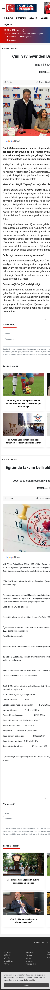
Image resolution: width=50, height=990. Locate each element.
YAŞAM (44, 18)
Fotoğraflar (27, 36)
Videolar (12, 36)
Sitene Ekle (39, 943)
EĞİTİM (14, 460)
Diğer (6, 24)
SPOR (28, 958)
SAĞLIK (33, 18)
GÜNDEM (8, 18)
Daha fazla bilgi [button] (29, 980)
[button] (24, 32)
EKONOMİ (21, 18)
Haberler (5, 48)
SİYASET (29, 961)
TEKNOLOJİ (31, 964)
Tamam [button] (26, 985)
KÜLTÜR (14, 48)
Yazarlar (12, 40)
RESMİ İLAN (8, 961)
